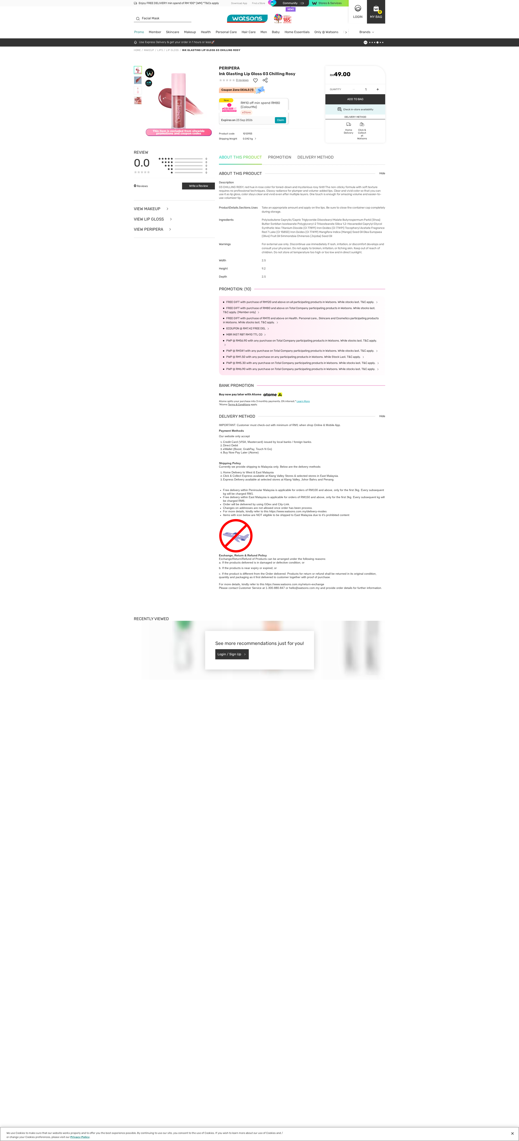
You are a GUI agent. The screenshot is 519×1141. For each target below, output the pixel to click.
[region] (259, 1134)
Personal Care (226, 32)
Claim (280, 120)
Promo (139, 32)
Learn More (303, 401)
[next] (346, 32)
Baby (276, 32)
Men (264, 32)
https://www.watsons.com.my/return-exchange (294, 584)
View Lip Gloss (149, 219)
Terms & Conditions (239, 404)
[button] (376, 12)
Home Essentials (297, 32)
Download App (239, 3)
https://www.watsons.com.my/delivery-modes (298, 511)
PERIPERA (229, 68)
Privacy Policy (80, 1136)
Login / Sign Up (229, 654)
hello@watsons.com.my (304, 587)
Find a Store (258, 3)
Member (155, 32)
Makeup (190, 32)
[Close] (512, 1133)
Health (206, 32)
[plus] (378, 89)
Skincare (172, 32)
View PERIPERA (149, 229)
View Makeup (147, 209)
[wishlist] (255, 80)
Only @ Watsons (326, 32)
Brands (364, 32)
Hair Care (249, 32)
